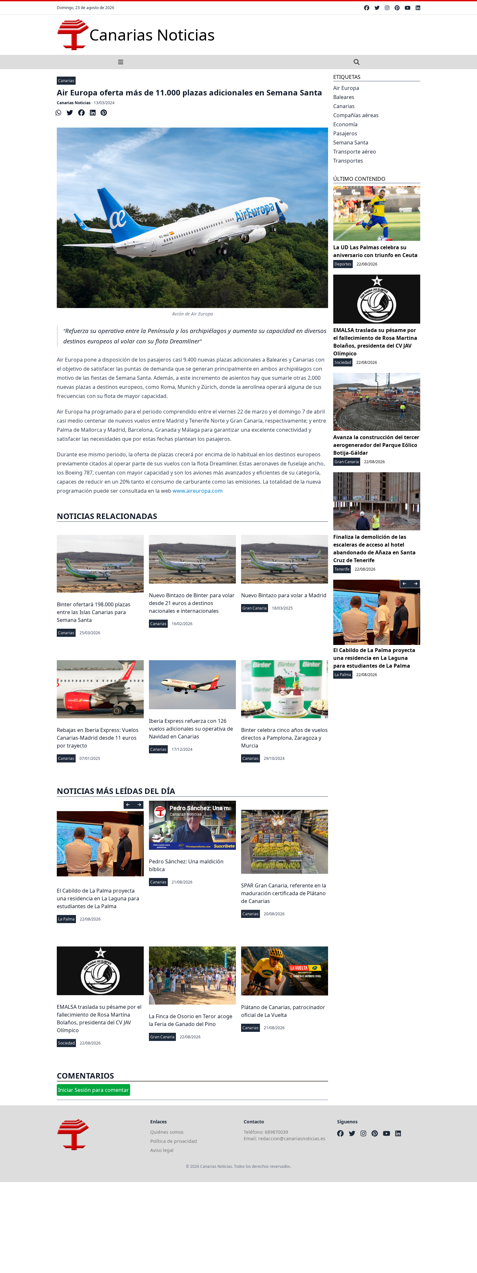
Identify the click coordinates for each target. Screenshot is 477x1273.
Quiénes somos (167, 1132)
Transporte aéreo (354, 151)
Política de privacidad (173, 1141)
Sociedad (66, 1043)
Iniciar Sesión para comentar (93, 1090)
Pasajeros (345, 133)
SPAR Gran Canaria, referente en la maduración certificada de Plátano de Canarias (283, 893)
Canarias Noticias (74, 102)
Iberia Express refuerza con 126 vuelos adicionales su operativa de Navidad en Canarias (191, 728)
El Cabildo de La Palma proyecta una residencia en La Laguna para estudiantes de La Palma (98, 898)
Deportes (343, 264)
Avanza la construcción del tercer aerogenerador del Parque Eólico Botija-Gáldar (376, 445)
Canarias (66, 80)
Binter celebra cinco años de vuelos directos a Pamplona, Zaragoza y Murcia (284, 737)
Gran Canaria (254, 608)
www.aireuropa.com (198, 490)
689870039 (276, 1132)
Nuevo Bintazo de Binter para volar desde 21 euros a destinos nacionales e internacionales (192, 603)
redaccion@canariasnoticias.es (291, 1138)
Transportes (348, 160)
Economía (345, 124)
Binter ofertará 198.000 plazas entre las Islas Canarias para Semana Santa (93, 612)
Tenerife (342, 569)
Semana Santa (350, 142)
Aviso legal (162, 1150)
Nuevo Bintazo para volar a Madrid (283, 595)
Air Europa (346, 88)
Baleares (343, 97)
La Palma (66, 919)
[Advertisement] (194, 1227)
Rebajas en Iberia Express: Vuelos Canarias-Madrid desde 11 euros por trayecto (98, 737)
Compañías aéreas (356, 115)
